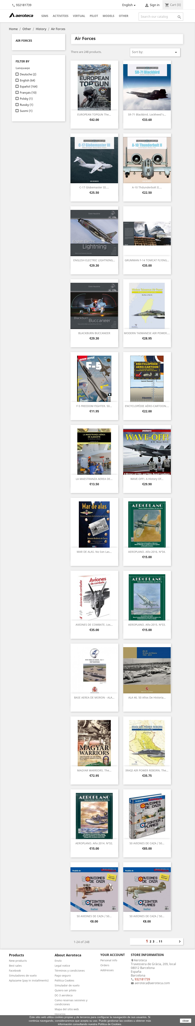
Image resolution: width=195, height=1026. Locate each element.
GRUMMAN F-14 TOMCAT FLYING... (147, 260)
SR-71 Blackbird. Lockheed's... (147, 114)
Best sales (15, 965)
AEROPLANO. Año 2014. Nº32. (94, 843)
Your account (112, 955)
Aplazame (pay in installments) (29, 980)
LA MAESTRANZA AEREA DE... (94, 479)
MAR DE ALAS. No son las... (94, 552)
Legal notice (62, 965)
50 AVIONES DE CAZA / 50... (146, 843)
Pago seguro (63, 975)
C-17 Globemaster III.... (94, 187)
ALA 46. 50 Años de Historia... (147, 697)
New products (18, 960)
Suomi (26, 111)
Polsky (26, 98)
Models (108, 16)
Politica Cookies (64, 980)
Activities (60, 16)
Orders (104, 965)
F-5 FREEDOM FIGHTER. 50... (94, 406)
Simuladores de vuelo (23, 975)
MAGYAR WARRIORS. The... (94, 770)
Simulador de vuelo (67, 985)
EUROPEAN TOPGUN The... (94, 114)
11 (161, 941)
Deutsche (28, 74)
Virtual (79, 16)
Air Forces (24, 40)
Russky (26, 105)
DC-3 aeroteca (64, 995)
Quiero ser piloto (65, 990)
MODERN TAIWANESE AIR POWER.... (147, 333)
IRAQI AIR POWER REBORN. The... (146, 770)
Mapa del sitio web (67, 1009)
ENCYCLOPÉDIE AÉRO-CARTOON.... (147, 406)
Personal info (108, 960)
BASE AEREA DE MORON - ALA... (94, 697)
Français (28, 92)
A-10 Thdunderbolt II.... (147, 187)
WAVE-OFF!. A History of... (146, 479)
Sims (44, 16)
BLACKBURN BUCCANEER (94, 333)
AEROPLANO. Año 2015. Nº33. (147, 624)
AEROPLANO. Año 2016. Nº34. (147, 552)
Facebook (15, 970)
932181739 (23, 5)
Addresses (107, 970)
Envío (58, 960)
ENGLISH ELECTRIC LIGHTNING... (94, 260)
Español (28, 86)
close (185, 1020)
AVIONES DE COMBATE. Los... (94, 624)
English (27, 80)
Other (123, 16)
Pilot (94, 16)
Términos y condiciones (70, 970)
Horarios (60, 1014)
